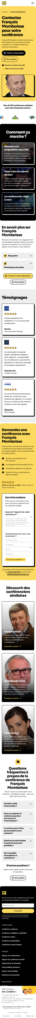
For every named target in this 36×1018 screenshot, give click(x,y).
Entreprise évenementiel (10, 975)
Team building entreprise (11, 967)
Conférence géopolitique (11, 941)
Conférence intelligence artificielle (14, 933)
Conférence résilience (10, 929)
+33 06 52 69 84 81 (13, 572)
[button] (32, 3)
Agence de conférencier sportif (13, 959)
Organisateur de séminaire (11, 963)
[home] (4, 3)
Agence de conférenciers (11, 955)
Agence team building (10, 971)
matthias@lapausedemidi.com (18, 574)
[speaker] (18, 626)
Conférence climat (8, 937)
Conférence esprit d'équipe (12, 944)
